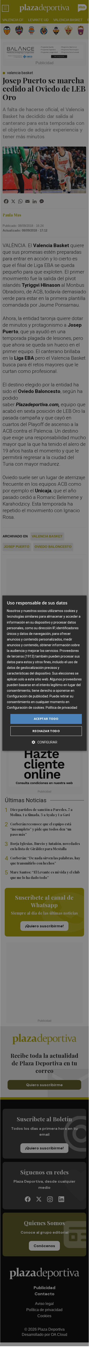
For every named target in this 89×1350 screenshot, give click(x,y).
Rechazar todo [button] (46, 731)
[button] (44, 742)
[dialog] (44, 673)
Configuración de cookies (25, 707)
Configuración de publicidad (27, 696)
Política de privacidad (61, 707)
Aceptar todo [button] (46, 719)
